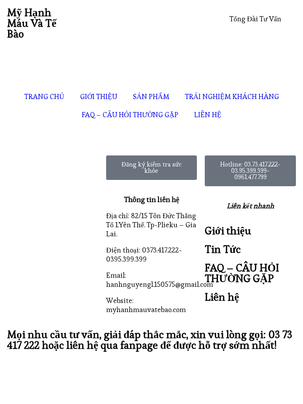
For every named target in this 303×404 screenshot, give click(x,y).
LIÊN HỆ (207, 114)
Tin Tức (223, 249)
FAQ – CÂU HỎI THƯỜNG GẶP (130, 114)
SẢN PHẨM (151, 96)
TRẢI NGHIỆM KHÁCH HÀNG (232, 96)
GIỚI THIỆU (98, 96)
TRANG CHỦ (44, 96)
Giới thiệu (228, 231)
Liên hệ (222, 297)
